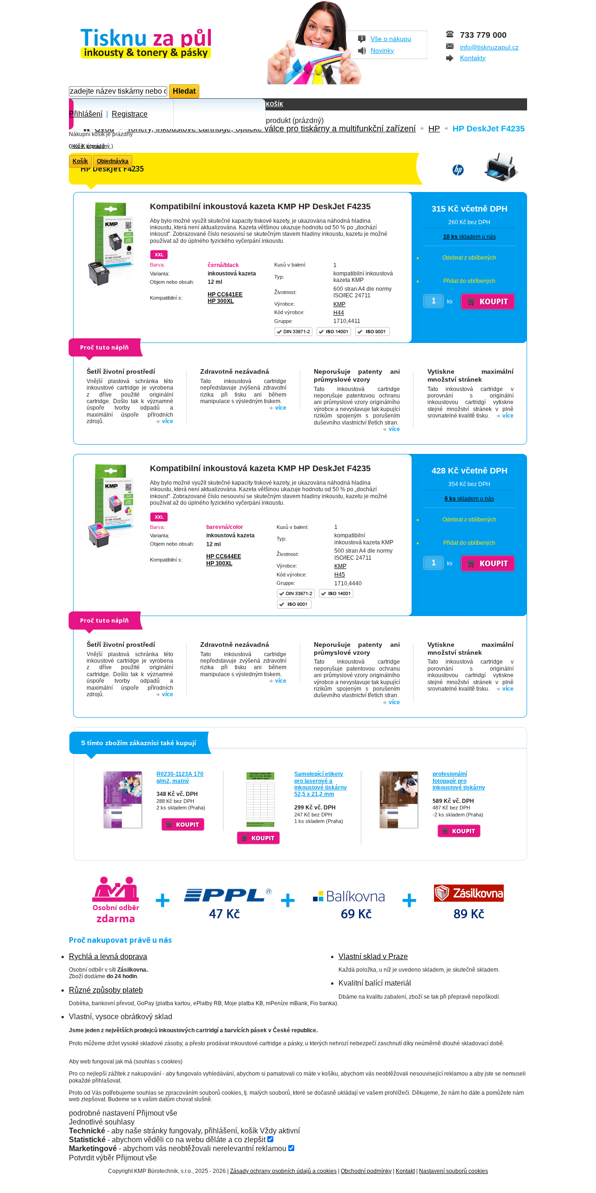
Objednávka (113, 161)
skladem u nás (469, 236)
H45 (339, 574)
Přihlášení (85, 114)
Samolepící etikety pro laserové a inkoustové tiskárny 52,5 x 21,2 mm (320, 784)
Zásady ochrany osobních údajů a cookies (283, 1171)
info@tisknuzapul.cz (489, 47)
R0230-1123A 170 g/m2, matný (179, 777)
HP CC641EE (225, 294)
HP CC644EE (223, 556)
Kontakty (473, 58)
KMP (339, 304)
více (167, 421)
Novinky (382, 50)
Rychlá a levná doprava (108, 956)
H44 (338, 312)
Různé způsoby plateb (106, 990)
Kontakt (405, 1171)
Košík (274, 104)
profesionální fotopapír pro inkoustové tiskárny (459, 781)
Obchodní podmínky (366, 1171)
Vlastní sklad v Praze (373, 956)
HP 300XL (221, 301)
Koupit (183, 824)
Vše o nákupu (391, 38)
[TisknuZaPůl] (170, 44)
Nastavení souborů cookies (453, 1171)
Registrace (130, 114)
